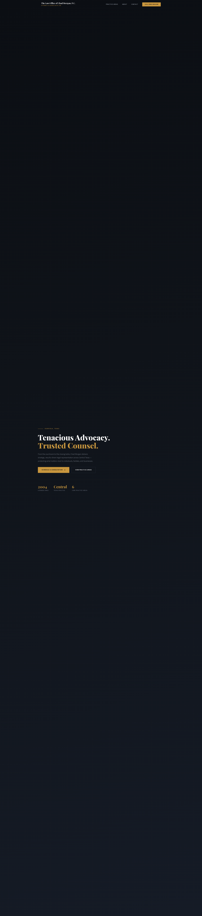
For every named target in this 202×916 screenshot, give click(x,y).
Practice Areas (112, 4)
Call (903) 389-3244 (151, 4)
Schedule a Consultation (52, 470)
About (124, 4)
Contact (134, 4)
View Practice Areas (83, 470)
